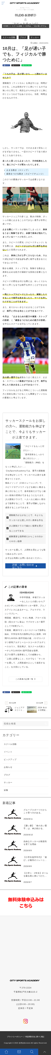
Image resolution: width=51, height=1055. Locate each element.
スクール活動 (9, 37)
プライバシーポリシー (15, 1037)
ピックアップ (10, 759)
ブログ (23, 37)
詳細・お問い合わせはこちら (23, 565)
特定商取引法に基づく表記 (34, 1037)
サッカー (35, 37)
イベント (8, 752)
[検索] (45, 723)
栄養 (6, 790)
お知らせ (8, 767)
